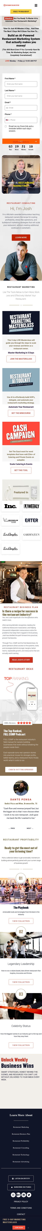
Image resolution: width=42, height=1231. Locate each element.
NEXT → (30, 828)
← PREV (12, 828)
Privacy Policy (21, 1202)
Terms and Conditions (21, 1208)
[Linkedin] (23, 1195)
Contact (21, 1214)
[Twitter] (29, 1195)
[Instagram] (13, 1195)
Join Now (19, 1227)
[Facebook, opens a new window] (18, 1195)
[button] (36, 5)
